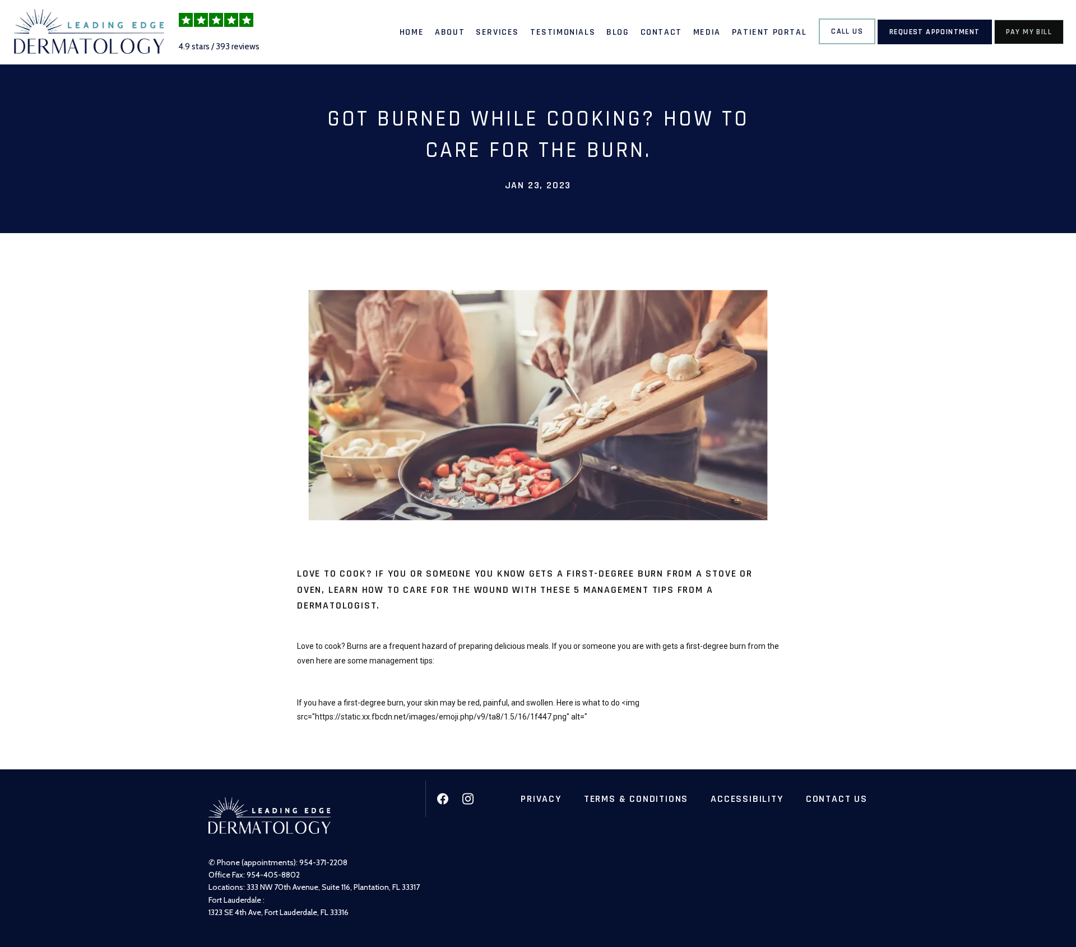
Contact (661, 32)
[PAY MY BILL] (1029, 43)
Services (497, 32)
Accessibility (747, 798)
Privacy (541, 798)
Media (707, 32)
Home (412, 32)
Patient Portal (769, 32)
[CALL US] (847, 43)
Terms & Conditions (636, 798)
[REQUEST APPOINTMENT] (934, 43)
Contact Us (837, 798)
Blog (617, 32)
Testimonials (562, 32)
